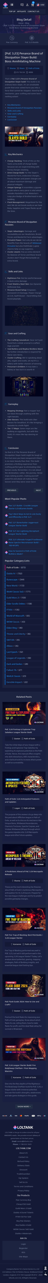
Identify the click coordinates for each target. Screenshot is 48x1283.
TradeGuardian (23, 1174)
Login (23, 1244)
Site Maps (23, 1256)
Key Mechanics (13, 105)
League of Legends (16, 658)
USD (42, 5)
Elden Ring (12, 627)
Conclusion (12, 119)
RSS (23, 1252)
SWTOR (10, 640)
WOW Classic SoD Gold (23, 1229)
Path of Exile (34, 68)
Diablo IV (11, 573)
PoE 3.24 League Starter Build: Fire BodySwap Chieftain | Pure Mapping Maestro (21, 1068)
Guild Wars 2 (13, 597)
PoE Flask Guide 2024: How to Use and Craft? (22, 1003)
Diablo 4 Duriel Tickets (23, 1212)
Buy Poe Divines (23, 1221)
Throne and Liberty (16, 634)
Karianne (17, 944)
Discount (23, 1169)
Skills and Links (14, 111)
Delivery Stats (23, 1165)
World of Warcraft (15, 615)
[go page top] (45, 1274)
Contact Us (33, 11)
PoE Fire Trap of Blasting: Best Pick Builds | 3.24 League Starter (24, 936)
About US (23, 1153)
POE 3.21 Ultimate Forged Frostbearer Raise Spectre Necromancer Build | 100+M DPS (26, 542)
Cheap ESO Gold (23, 1204)
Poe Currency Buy (23, 1200)
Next (38, 490)
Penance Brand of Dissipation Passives (24, 108)
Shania (13, 68)
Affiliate (21, 11)
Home (21, 23)
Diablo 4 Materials (23, 1233)
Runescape (12, 579)
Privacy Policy (23, 1190)
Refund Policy (23, 1161)
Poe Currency (12, 42)
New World (12, 585)
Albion (10, 646)
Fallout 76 (11, 670)
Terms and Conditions (23, 1186)
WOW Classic (13, 621)
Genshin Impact (14, 682)
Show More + (24, 1106)
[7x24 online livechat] (45, 1268)
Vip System (23, 1178)
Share (22, 68)
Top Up (12, 11)
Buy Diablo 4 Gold (23, 1225)
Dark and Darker (14, 664)
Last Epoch (12, 652)
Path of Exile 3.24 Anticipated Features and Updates (22, 800)
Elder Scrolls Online (16, 603)
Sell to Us (23, 1182)
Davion (17, 738)
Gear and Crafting (15, 114)
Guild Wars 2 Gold (23, 1208)
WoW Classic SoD (15, 591)
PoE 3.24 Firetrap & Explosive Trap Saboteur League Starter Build (20, 730)
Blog (27, 23)
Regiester (23, 1248)
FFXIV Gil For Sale (23, 1217)
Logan (17, 808)
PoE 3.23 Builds (32, 42)
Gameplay (11, 116)
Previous (11, 490)
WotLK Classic (13, 676)
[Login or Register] (27, 4)
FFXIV (9, 609)
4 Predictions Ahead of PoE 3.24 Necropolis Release (24, 873)
